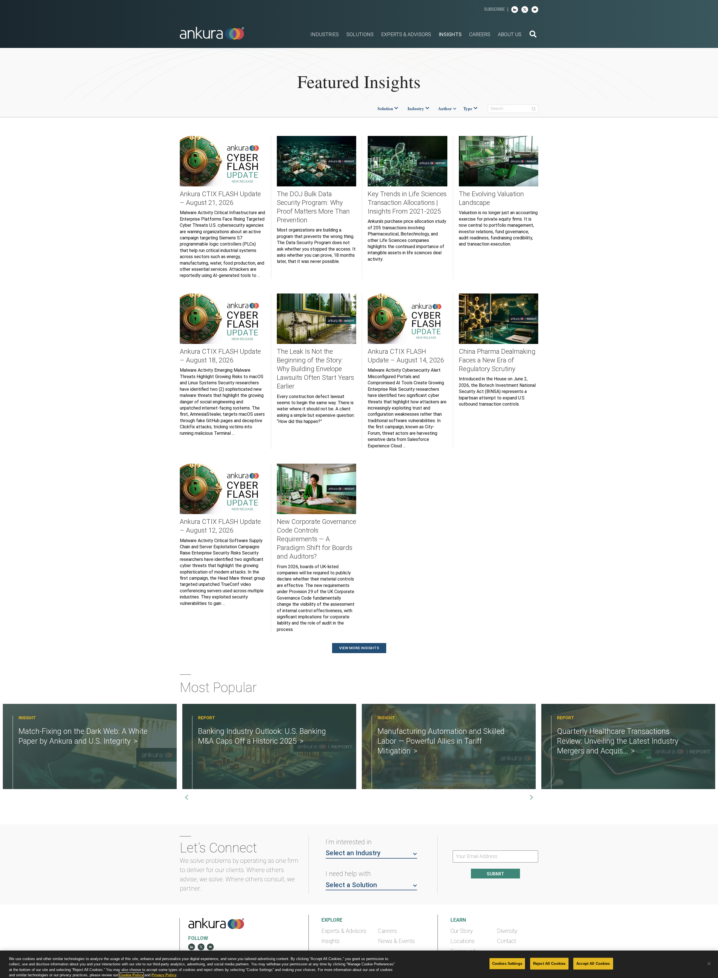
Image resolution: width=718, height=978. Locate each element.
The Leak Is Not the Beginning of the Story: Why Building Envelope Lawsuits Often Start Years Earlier (315, 369)
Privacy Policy (163, 975)
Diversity (507, 931)
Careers (387, 931)
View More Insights (359, 648)
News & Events (396, 941)
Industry (416, 108)
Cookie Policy (131, 975)
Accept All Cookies (593, 963)
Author (445, 108)
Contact (506, 941)
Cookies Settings (507, 963)
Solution (385, 108)
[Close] (709, 964)
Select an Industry (353, 853)
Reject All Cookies (549, 963)
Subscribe (494, 9)
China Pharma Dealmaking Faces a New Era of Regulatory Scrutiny (497, 360)
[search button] (533, 34)
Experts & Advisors (343, 931)
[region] (359, 964)
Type (467, 108)
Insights (330, 941)
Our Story (461, 931)
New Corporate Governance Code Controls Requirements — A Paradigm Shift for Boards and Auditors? (316, 539)
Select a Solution (351, 885)
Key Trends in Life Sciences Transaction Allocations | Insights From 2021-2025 (407, 202)
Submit (495, 874)
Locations (462, 941)
